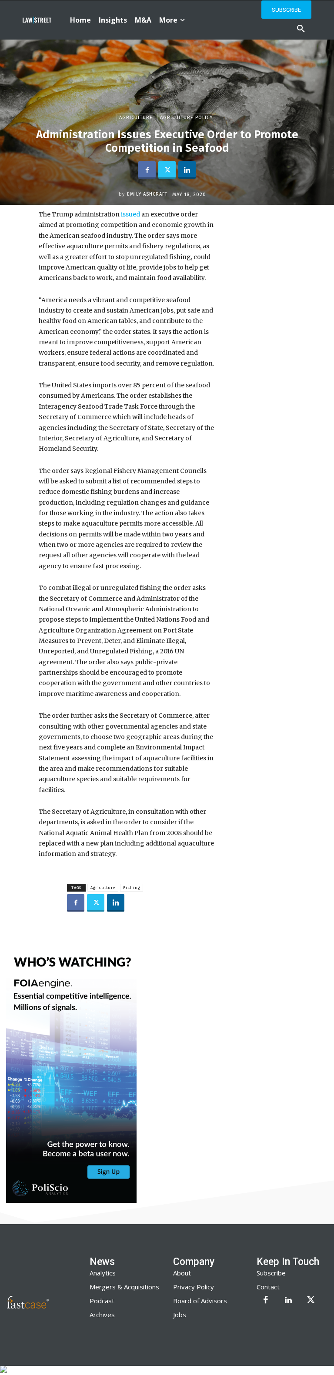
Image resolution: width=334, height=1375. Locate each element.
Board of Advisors (200, 1300)
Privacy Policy (193, 1286)
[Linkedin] (187, 170)
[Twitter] (167, 170)
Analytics (103, 1272)
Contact (268, 1286)
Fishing (131, 888)
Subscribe (271, 1272)
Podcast (102, 1300)
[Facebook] (147, 170)
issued (131, 214)
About (182, 1272)
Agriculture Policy (186, 117)
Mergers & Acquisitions (124, 1286)
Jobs (179, 1314)
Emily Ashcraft (147, 194)
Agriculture (136, 117)
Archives (102, 1314)
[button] (301, 29)
